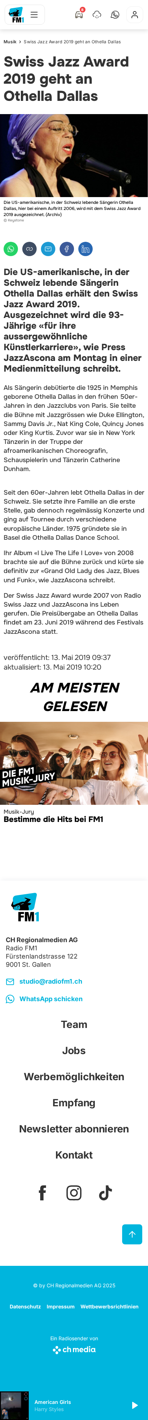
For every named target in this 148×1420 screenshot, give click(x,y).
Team (74, 1024)
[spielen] (134, 1406)
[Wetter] (97, 14)
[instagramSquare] (74, 1193)
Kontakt (73, 1155)
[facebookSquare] (42, 1193)
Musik (10, 41)
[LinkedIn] (85, 249)
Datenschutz (25, 1306)
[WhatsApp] (11, 249)
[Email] (48, 249)
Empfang (74, 1103)
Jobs (74, 1050)
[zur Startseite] (16, 15)
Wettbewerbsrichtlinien (109, 1306)
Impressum (61, 1306)
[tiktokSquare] (106, 1193)
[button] (114, 14)
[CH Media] (74, 1349)
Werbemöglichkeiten (74, 1077)
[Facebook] (67, 249)
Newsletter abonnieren (74, 1129)
